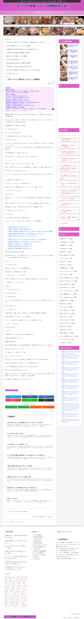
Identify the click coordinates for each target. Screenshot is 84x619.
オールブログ (37, 559)
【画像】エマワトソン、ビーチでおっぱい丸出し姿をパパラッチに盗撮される (27, 239)
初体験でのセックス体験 (66, 239)
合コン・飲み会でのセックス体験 (68, 297)
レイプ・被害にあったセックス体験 (69, 336)
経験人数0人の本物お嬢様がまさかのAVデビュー (20, 248)
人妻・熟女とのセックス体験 (67, 287)
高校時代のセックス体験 (66, 245)
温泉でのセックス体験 (65, 303)
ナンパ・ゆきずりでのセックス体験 (69, 290)
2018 (63, 398)
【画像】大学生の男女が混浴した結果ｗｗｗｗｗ (20, 246)
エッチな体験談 (38, 535)
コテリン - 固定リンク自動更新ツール (4, 17)
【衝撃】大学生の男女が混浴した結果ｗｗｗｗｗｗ (20, 229)
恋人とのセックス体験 (65, 261)
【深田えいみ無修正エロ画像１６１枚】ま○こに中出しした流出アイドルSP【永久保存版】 (30, 231)
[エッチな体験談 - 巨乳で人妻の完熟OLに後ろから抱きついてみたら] (63, 79)
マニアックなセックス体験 (66, 339)
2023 (63, 367)
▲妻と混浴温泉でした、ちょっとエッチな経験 (18, 45)
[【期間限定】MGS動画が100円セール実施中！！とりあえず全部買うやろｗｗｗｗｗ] (63, 74)
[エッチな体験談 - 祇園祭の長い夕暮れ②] (63, 57)
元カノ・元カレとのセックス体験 (68, 271)
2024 (63, 361)
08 (68, 353)
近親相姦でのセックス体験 (66, 268)
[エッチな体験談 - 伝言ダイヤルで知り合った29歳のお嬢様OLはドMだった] (63, 52)
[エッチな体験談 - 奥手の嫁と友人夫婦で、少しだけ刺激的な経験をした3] (63, 63)
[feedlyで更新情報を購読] (17, 407)
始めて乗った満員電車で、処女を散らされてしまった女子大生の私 (23, 70)
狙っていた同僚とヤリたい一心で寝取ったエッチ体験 (16, 547)
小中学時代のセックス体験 (66, 242)
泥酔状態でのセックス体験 (66, 300)
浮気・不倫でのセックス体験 (67, 284)
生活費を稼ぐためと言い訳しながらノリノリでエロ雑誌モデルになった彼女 (16, 568)
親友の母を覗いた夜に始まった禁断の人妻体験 (18, 63)
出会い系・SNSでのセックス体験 (12, 390)
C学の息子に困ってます (13, 73)
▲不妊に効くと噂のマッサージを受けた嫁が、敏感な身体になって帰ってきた (26, 42)
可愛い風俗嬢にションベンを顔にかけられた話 (16, 541)
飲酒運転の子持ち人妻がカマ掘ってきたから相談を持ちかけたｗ (23, 49)
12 (63, 359)
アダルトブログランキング (40, 545)
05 (78, 351)
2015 (63, 414)
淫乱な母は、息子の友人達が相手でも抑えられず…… (20, 66)
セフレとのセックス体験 (66, 274)
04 (75, 351)
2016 (63, 408)
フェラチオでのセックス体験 (67, 323)
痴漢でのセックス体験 (65, 329)
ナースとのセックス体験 (66, 307)
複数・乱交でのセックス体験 (67, 313)
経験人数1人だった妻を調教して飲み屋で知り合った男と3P (16, 536)
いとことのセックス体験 (66, 258)
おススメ (8, 39)
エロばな (36, 557)
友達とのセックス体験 (65, 251)
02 (70, 351)
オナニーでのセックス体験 (66, 320)
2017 (63, 404)
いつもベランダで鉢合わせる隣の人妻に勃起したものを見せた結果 (16, 557)
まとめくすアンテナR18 (40, 555)
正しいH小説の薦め (38, 553)
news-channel (37, 541)
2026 (63, 351)
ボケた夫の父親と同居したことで (15, 59)
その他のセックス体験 (65, 342)
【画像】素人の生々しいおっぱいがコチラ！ (19, 227)
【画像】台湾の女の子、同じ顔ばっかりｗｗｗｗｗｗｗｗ (22, 235)
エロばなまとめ (38, 538)
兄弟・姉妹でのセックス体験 (67, 255)
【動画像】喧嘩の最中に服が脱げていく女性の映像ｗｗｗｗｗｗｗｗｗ (25, 233)
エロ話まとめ (37, 549)
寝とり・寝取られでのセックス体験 (69, 277)
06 (63, 353)
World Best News (38, 543)
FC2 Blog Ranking (38, 537)
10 (74, 357)
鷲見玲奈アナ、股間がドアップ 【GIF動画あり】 (20, 243)
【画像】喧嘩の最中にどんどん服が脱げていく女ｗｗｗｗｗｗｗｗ (24, 241)
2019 (63, 392)
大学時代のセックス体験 (66, 248)
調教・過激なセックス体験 (66, 333)
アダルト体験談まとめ (39, 547)
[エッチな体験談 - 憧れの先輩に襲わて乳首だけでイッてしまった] (63, 47)
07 (65, 353)
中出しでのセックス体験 (66, 316)
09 (71, 357)
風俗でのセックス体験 (65, 326)
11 (76, 357)
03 (73, 351)
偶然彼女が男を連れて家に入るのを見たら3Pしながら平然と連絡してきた (16, 562)
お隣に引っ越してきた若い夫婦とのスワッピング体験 (16, 552)
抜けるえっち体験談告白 (40, 551)
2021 (63, 379)
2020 (63, 385)
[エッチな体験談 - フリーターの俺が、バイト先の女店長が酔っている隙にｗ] (63, 68)
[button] (78, 223)
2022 (63, 373)
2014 (63, 420)
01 (67, 351)
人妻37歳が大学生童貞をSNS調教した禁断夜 (18, 52)
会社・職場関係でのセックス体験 (68, 294)
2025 (63, 355)
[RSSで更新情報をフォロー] (42, 407)
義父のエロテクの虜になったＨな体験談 (17, 56)
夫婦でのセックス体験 (65, 264)
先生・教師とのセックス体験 (67, 310)
